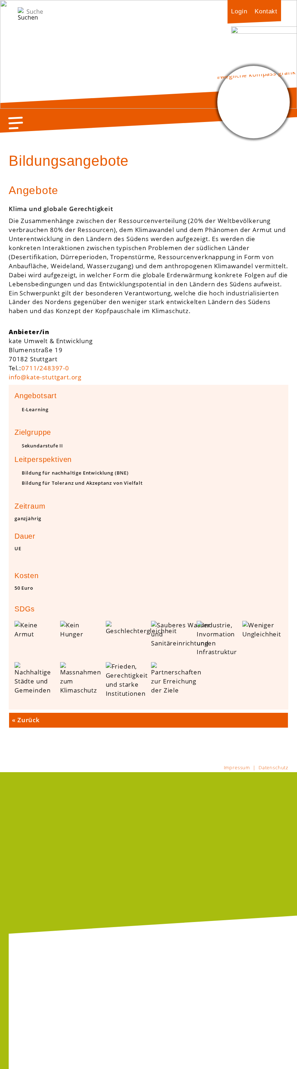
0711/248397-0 (45, 368)
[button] (16, 123)
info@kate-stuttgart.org (45, 377)
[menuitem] (239, 11)
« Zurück (26, 720)
